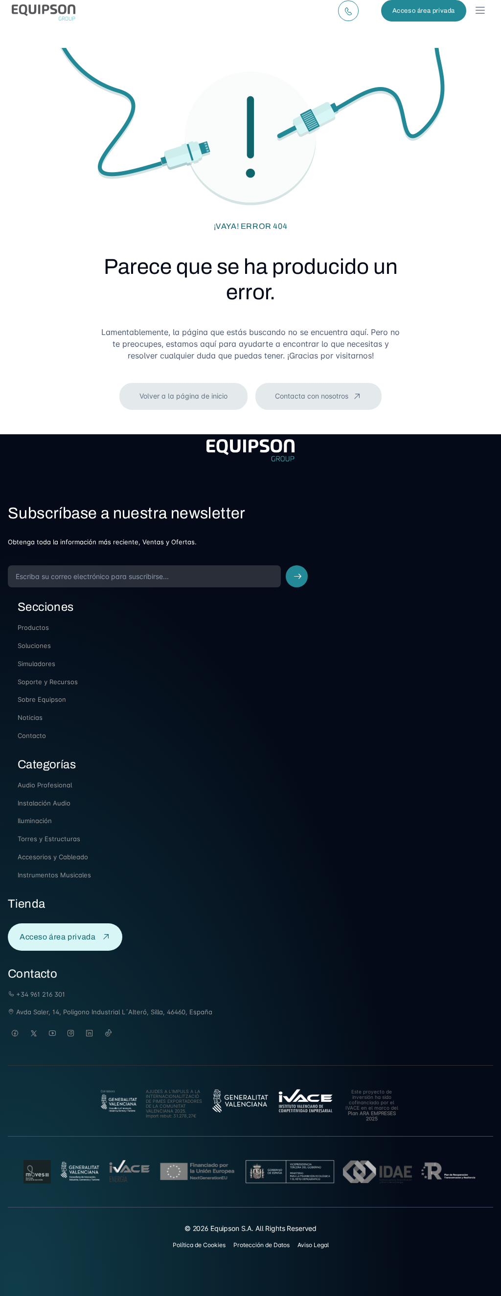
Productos (33, 627)
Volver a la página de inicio (183, 396)
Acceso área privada (423, 10)
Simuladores (36, 664)
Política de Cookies (199, 1245)
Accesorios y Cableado (53, 857)
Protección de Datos (261, 1245)
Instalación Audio (44, 803)
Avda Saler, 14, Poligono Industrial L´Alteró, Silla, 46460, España (113, 1012)
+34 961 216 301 (39, 994)
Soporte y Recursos (48, 682)
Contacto (32, 735)
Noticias (30, 717)
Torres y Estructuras (49, 839)
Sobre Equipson (42, 699)
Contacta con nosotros (312, 396)
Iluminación (35, 821)
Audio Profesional (45, 785)
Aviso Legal (313, 1245)
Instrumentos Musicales (54, 875)
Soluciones (34, 645)
